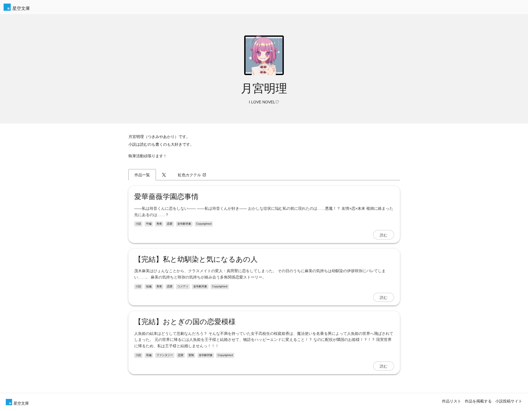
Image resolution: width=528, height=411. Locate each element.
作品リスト (451, 401)
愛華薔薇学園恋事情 (166, 196)
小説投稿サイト (508, 401)
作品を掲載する (478, 401)
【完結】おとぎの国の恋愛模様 (185, 322)
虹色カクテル (189, 175)
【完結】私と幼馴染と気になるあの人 (196, 259)
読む (383, 235)
